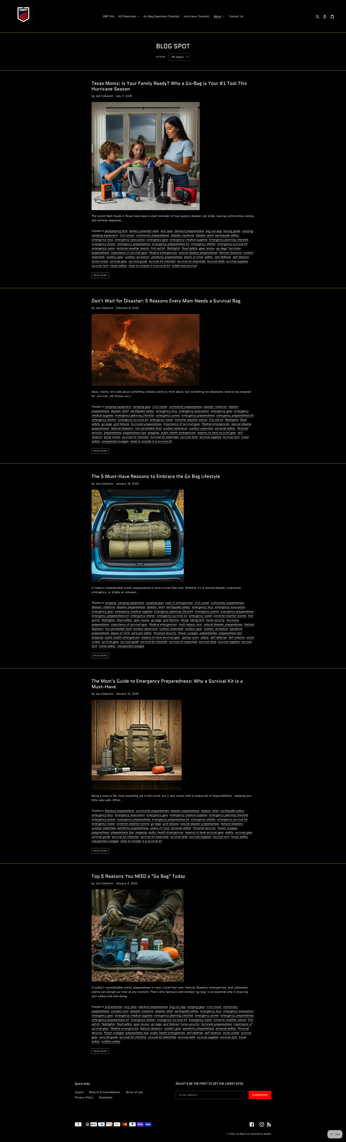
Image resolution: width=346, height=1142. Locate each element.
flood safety (189, 248)
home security (215, 620)
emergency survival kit (232, 243)
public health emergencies (178, 432)
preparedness (112, 432)
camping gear (141, 406)
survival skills (215, 261)
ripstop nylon (190, 637)
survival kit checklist (162, 261)
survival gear (118, 261)
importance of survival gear (129, 252)
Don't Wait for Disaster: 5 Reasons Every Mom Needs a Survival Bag (166, 300)
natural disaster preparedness (197, 252)
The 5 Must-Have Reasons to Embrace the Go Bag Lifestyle (156, 476)
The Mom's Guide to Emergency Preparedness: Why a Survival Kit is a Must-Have (167, 684)
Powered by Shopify (260, 1133)
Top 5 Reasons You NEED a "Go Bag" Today (138, 876)
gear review (206, 248)
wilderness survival (184, 265)
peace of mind (193, 256)
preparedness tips (134, 432)
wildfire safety (110, 1041)
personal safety (225, 428)
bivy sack (166, 230)
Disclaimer (106, 1097)
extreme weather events (133, 248)
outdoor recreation (137, 256)
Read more (100, 275)
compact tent (119, 1011)
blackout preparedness (189, 230)
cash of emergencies (178, 602)
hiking (184, 620)
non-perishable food (148, 428)
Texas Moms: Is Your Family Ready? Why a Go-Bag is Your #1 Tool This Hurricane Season (169, 86)
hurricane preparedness (146, 423)
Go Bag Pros (242, 1133)
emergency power (103, 243)
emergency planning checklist (228, 239)
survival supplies (237, 261)
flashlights (173, 248)
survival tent (100, 265)
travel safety (118, 265)
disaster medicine (182, 235)
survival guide (137, 261)
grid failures (121, 423)
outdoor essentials (201, 428)
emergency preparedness (133, 243)
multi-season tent (190, 624)
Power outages (188, 633)
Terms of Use (134, 1092)
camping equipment (105, 235)
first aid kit (158, 248)
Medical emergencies (163, 252)
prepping (153, 432)
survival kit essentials (191, 261)
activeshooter (113, 1006)
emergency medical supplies (188, 239)
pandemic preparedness (166, 256)
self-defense (222, 256)
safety (209, 256)
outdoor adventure (175, 428)
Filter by (160, 56)
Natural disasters (230, 252)
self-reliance (240, 256)
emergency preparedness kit (170, 243)
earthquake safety (227, 235)
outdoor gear (114, 256)
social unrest (100, 261)
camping (247, 230)
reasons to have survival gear (216, 432)
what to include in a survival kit (149, 265)
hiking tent (197, 620)
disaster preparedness (130, 607)
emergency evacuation (130, 239)
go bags (221, 248)
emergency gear (157, 239)
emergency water (103, 248)
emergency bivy (102, 239)
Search (79, 1092)
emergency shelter (203, 243)
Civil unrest (126, 235)
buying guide (231, 230)
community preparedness (152, 235)
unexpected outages (114, 441)
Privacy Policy (84, 1097)
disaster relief (204, 235)
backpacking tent (116, 230)
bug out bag (213, 230)
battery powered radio (144, 230)
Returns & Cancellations (104, 1092)
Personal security (164, 633)
